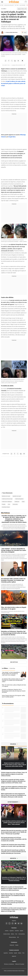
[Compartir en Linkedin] (15, 60)
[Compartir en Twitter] (12, 60)
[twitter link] (9, 923)
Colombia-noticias (6, 507)
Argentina (12, 930)
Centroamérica (21, 934)
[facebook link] (6, 923)
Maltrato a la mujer (6, 496)
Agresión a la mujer (17, 496)
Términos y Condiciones (9, 964)
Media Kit (14, 956)
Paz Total (13, 5)
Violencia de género (19, 498)
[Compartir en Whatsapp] (5, 60)
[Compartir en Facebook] (8, 60)
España (21, 930)
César (23, 501)
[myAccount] (26, 2)
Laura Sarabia (19, 5)
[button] (2, 2)
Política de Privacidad (19, 964)
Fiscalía (3, 504)
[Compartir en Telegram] (18, 60)
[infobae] (14, 2)
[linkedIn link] (21, 923)
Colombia (3, 8)
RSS (18, 937)
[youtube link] (15, 923)
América (6, 930)
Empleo (16, 945)
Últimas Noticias (12, 937)
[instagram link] (12, 923)
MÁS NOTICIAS (14, 662)
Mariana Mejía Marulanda (11, 32)
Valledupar (17, 501)
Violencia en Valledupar (7, 501)
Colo (9, 504)
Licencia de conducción (6, 5)
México (12, 934)
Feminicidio (15, 504)
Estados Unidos (6, 934)
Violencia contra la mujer (7, 498)
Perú (16, 934)
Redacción (12, 945)
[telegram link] (18, 923)
